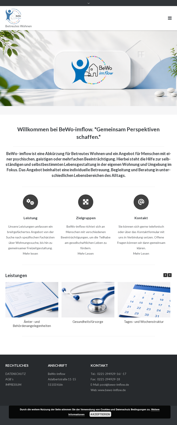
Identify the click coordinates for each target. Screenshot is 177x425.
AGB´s (9, 379)
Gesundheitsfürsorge (88, 321)
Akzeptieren (100, 414)
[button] (170, 275)
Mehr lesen (30, 253)
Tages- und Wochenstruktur (144, 321)
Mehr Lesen (86, 253)
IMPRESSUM (13, 384)
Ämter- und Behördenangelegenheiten (32, 323)
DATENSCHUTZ (15, 374)
